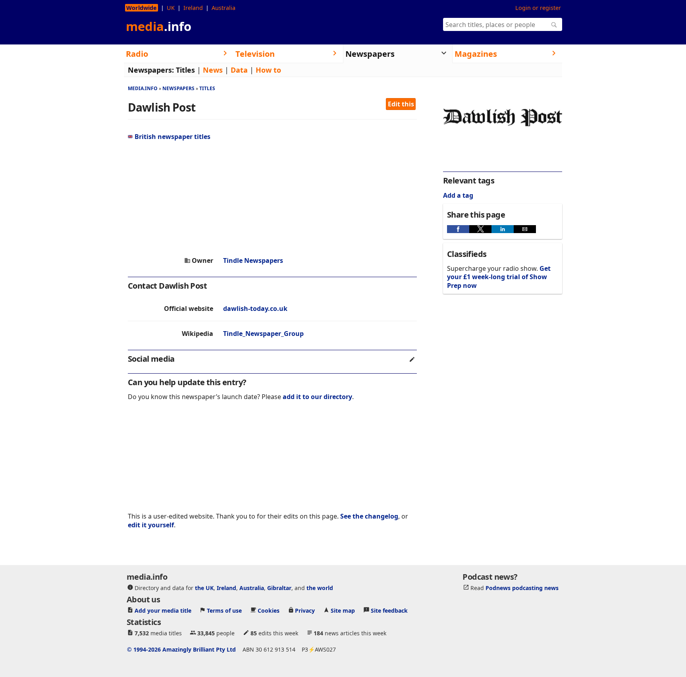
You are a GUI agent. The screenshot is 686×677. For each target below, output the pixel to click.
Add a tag (458, 195)
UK (171, 8)
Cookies (268, 610)
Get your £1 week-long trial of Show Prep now (499, 277)
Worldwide (141, 8)
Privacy (305, 610)
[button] (458, 229)
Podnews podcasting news (522, 588)
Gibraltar (279, 588)
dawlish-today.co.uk (255, 308)
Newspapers (178, 88)
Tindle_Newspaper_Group (263, 333)
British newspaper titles (172, 136)
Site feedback (389, 610)
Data (239, 70)
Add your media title (163, 610)
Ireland (193, 8)
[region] (272, 198)
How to (268, 70)
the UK (204, 588)
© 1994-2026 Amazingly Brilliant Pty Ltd (181, 649)
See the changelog (369, 516)
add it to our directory (317, 396)
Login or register (538, 8)
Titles (185, 70)
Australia (223, 8)
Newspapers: (151, 70)
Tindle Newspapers (253, 260)
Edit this (401, 104)
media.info (143, 88)
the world (319, 588)
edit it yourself (151, 525)
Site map (343, 610)
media (158, 26)
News (213, 70)
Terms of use (224, 610)
